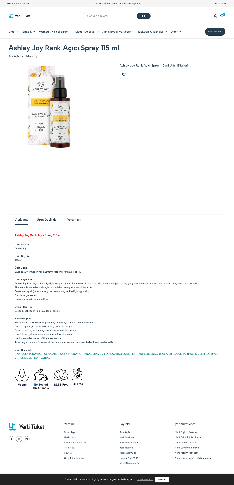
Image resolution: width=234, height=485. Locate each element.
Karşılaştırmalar (128, 452)
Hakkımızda (70, 437)
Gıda (11, 31)
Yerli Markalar (127, 437)
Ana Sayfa (14, 56)
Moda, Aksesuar (85, 31)
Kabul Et (162, 479)
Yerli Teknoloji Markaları (188, 437)
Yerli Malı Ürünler (129, 442)
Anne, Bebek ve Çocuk (116, 31)
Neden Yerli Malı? (129, 458)
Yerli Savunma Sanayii (187, 447)
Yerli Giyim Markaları (186, 432)
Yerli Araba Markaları (186, 442)
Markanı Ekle (215, 31)
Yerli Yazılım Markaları (186, 452)
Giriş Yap (69, 447)
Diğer (174, 31)
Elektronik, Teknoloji (151, 31)
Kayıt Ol (68, 452)
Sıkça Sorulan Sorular (18, 3)
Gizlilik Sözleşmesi (74, 458)
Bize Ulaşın (221, 3)
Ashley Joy (31, 56)
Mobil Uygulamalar (130, 463)
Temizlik (26, 31)
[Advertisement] (117, 182)
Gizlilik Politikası (145, 479)
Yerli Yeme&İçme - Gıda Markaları (193, 458)
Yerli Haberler (127, 447)
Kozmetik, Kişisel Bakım (53, 31)
